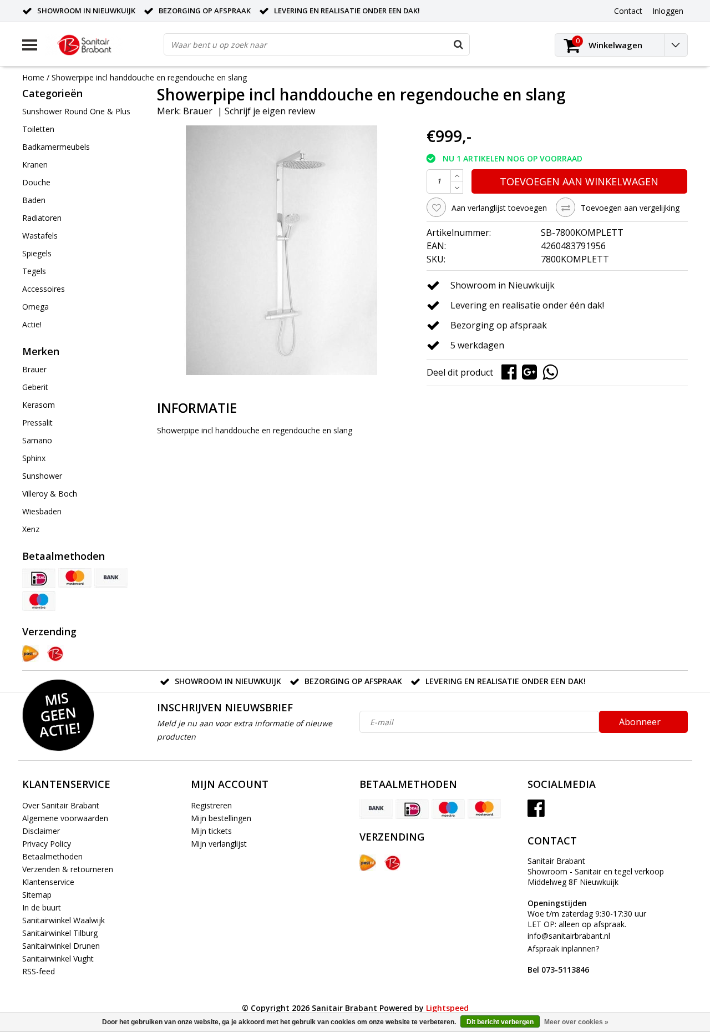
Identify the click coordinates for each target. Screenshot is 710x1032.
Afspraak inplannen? (563, 959)
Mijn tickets (211, 831)
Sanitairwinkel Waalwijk (63, 920)
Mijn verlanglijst (219, 843)
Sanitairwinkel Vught (58, 958)
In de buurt (41, 907)
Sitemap (37, 894)
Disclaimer (41, 831)
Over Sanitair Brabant (60, 805)
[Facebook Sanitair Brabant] (536, 812)
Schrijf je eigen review (270, 111)
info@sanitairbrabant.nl (569, 935)
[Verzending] (30, 653)
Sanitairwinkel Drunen (61, 945)
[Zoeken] (458, 44)
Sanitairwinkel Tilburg (60, 933)
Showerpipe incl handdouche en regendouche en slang (149, 77)
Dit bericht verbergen (500, 1022)
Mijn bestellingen (221, 818)
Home (33, 77)
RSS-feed (38, 971)
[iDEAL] (38, 578)
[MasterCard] (75, 578)
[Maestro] (38, 601)
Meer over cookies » (576, 1022)
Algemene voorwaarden (65, 818)
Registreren (211, 805)
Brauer (197, 111)
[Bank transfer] (111, 578)
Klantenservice (48, 882)
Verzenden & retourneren (67, 869)
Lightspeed (447, 1008)
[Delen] (511, 371)
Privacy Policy (46, 843)
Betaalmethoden (52, 856)
